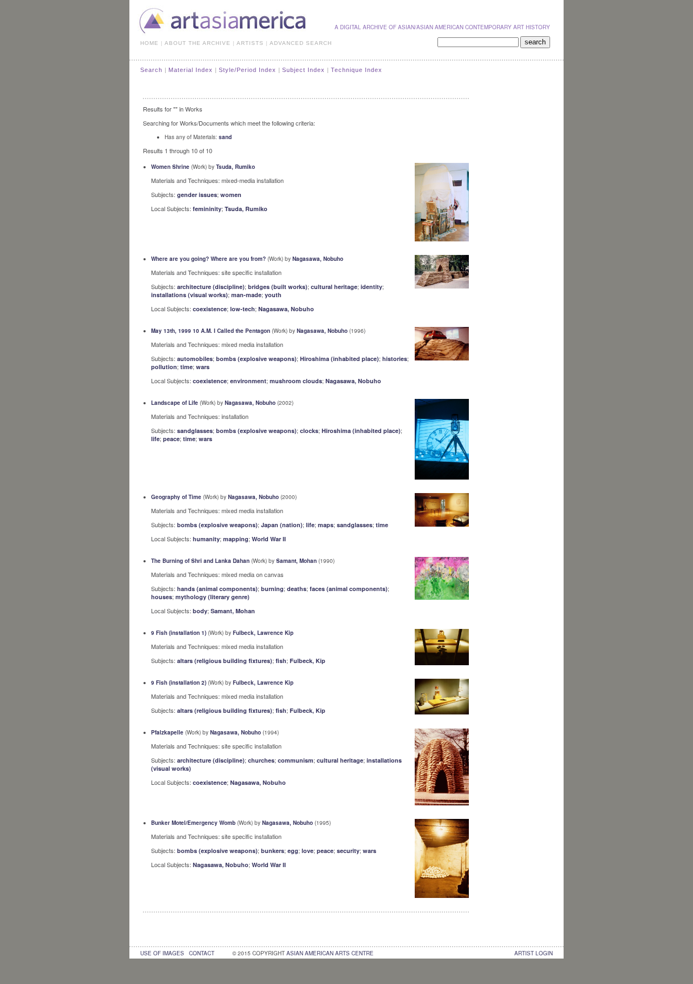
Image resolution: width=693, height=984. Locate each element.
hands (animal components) (217, 589)
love (307, 851)
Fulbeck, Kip (307, 661)
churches (261, 760)
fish (281, 661)
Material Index (190, 70)
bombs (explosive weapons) (256, 359)
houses (161, 597)
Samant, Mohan (296, 561)
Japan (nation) (282, 525)
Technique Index (356, 70)
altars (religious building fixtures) (224, 661)
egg (292, 851)
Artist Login (533, 953)
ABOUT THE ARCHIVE (198, 43)
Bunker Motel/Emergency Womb (193, 822)
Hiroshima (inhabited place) (339, 359)
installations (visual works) (189, 295)
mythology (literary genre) (212, 597)
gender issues (197, 195)
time (186, 367)
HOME (149, 43)
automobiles (195, 359)
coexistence (210, 309)
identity (371, 287)
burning (272, 589)
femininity (207, 209)
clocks (309, 431)
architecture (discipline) (211, 287)
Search (151, 70)
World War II (269, 539)
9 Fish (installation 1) (178, 633)
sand (225, 137)
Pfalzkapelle (167, 732)
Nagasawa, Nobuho (317, 259)
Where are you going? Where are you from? (208, 259)
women (230, 195)
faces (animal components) (349, 589)
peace (171, 439)
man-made (246, 295)
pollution (164, 367)
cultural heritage (334, 287)
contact (201, 953)
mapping (236, 539)
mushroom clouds (296, 381)
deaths (296, 589)
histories (394, 359)
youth (273, 295)
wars (203, 367)
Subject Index (303, 70)
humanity (206, 539)
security (348, 851)
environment (248, 381)
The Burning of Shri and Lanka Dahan (200, 561)
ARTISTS (250, 43)
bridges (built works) (278, 287)
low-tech (242, 309)
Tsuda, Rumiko (235, 166)
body (200, 611)
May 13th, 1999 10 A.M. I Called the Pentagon (210, 330)
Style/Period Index (247, 70)
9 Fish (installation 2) (178, 682)
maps (326, 525)
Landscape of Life (174, 402)
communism (295, 760)
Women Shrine (170, 166)
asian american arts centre (330, 953)
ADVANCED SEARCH (301, 43)
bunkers (272, 851)
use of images (162, 953)
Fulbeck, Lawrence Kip (263, 633)
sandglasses (195, 431)
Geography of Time (176, 497)
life (155, 439)
